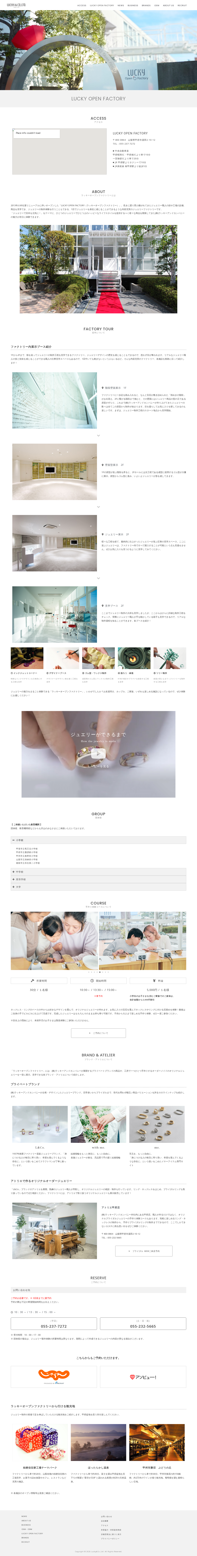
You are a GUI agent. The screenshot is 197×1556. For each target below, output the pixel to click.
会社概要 (104, 1521)
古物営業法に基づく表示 (111, 1534)
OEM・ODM (27, 1529)
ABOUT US (168, 5)
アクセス (104, 1525)
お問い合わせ (106, 1516)
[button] (14, 941)
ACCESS (81, 5)
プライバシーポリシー (110, 1538)
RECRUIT (182, 5)
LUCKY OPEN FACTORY (102, 5)
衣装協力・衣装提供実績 (111, 1530)
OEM (156, 5)
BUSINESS (133, 5)
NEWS (121, 5)
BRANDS (146, 5)
